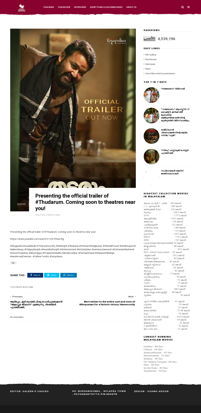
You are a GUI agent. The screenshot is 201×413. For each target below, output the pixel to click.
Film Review (64, 7)
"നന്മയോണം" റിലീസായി (173, 88)
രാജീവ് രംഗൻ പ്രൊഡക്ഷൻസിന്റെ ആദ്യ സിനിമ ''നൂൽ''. (174, 132)
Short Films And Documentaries (160, 73)
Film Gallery (150, 54)
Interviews (80, 7)
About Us (131, 7)
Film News (48, 7)
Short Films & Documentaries (106, 7)
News (148, 68)
